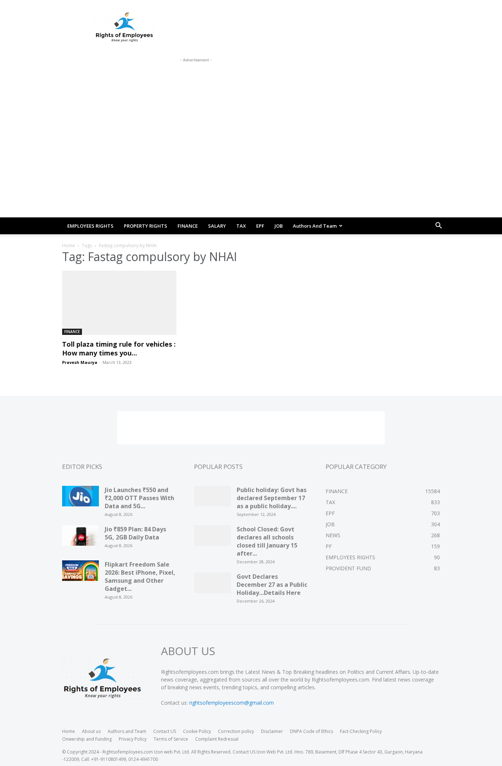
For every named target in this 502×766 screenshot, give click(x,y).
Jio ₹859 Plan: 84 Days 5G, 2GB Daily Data (135, 533)
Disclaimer (272, 731)
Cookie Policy (197, 731)
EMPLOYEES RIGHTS (90, 226)
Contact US (164, 731)
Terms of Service (171, 739)
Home (68, 245)
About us (91, 731)
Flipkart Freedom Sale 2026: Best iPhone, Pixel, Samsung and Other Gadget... (140, 576)
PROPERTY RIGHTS (145, 226)
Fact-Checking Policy (361, 731)
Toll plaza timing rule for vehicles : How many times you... (119, 348)
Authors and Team (315, 226)
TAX (241, 226)
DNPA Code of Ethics (311, 731)
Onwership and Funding (87, 739)
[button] (438, 226)
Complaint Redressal (217, 739)
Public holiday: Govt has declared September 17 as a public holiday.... (271, 498)
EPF (260, 226)
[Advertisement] (196, 80)
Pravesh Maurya (79, 362)
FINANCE (188, 226)
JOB (279, 226)
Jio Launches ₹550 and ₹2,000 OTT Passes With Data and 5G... (139, 498)
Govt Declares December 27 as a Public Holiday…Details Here (272, 584)
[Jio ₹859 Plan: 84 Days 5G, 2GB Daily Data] (80, 538)
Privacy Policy (133, 739)
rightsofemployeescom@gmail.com (231, 702)
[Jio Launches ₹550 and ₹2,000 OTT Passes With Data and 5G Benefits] (80, 499)
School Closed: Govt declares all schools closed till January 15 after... (267, 541)
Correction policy (236, 731)
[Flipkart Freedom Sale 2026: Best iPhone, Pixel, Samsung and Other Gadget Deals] (80, 573)
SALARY (217, 226)
